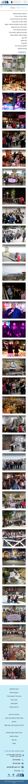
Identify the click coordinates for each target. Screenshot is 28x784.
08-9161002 (16, 760)
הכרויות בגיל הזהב (14, 714)
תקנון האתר (14, 703)
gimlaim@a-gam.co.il (13, 767)
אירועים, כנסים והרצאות (20, 14)
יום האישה (24, 40)
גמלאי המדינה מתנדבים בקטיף (14, 718)
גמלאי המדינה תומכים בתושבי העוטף (16, 24)
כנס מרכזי (24, 43)
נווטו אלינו (17, 771)
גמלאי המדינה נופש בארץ (19, 22)
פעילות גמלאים (22, 48)
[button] (1, 6)
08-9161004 (16, 763)
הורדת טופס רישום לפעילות (14, 733)
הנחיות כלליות (14, 692)
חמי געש (24, 38)
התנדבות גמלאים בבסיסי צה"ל (18, 32)
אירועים (14, 722)
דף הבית (24, 8)
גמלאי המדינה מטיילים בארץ (18, 19)
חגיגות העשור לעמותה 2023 (18, 35)
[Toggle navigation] (25, 2)
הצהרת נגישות (14, 736)
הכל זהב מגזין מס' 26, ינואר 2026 (14, 725)
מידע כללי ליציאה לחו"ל (14, 696)
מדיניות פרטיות (14, 707)
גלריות (18, 8)
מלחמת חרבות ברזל (21, 46)
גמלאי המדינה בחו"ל (21, 16)
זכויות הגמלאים (14, 689)
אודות (14, 743)
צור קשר (14, 740)
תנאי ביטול (14, 700)
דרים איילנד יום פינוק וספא (19, 27)
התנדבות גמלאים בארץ (20, 30)
